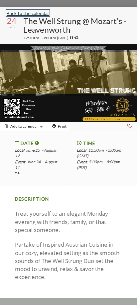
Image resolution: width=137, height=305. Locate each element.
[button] (37, 143)
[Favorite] (129, 126)
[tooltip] (71, 38)
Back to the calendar (28, 13)
